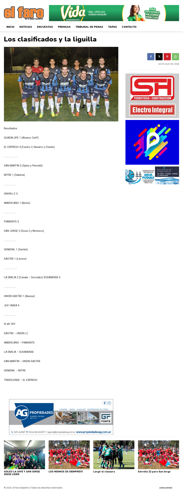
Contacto (129, 27)
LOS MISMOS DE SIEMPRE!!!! (66, 471)
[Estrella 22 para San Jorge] (158, 454)
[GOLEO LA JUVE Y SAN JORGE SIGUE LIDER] (24, 454)
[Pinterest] (167, 56)
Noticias (25, 27)
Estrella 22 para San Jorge (154, 471)
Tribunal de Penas (89, 27)
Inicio (10, 27)
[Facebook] (150, 56)
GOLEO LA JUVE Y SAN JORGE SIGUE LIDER (22, 473)
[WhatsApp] (175, 56)
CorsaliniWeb (165, 488)
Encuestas (45, 27)
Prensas (64, 27)
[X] (159, 56)
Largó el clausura (104, 471)
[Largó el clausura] (113, 454)
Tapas (112, 27)
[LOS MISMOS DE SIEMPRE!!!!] (69, 454)
